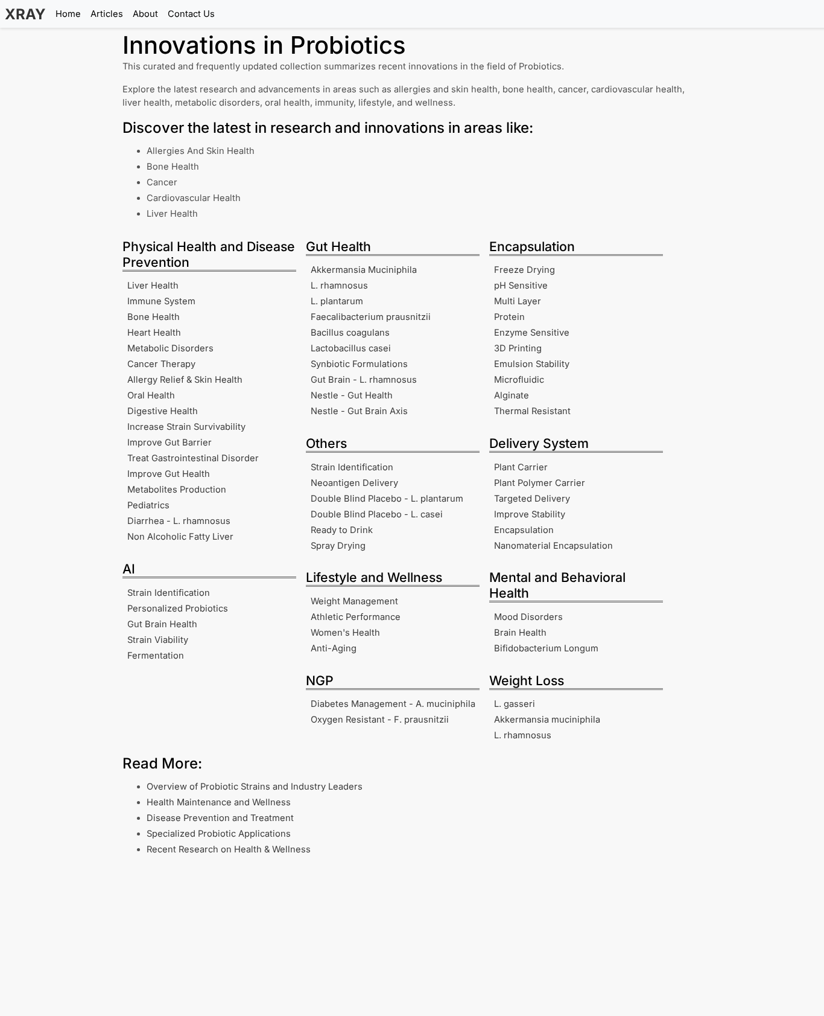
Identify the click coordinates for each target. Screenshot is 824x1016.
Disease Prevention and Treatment (220, 818)
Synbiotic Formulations (359, 364)
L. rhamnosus (339, 285)
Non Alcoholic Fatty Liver (180, 536)
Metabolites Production (176, 489)
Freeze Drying (524, 269)
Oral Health (151, 395)
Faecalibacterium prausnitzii (371, 317)
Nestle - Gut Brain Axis (359, 411)
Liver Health (153, 285)
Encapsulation (524, 530)
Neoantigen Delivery (354, 483)
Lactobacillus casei (351, 348)
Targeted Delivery (532, 498)
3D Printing (518, 348)
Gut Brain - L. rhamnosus (364, 379)
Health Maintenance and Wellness (219, 802)
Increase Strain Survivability (186, 426)
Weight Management (354, 601)
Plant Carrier (521, 467)
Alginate (511, 395)
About (145, 13)
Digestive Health (162, 411)
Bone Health (153, 317)
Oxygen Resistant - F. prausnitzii (380, 719)
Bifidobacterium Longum (546, 648)
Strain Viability (157, 639)
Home (68, 13)
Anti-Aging (334, 648)
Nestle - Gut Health (352, 395)
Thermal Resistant (532, 411)
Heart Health (154, 332)
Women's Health (345, 632)
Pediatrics (148, 505)
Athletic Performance (356, 617)
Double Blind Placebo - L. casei (377, 514)
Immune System (161, 301)
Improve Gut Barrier (169, 442)
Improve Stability (529, 514)
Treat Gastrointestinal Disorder (193, 458)
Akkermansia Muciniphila (364, 269)
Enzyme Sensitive (531, 332)
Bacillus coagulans (350, 332)
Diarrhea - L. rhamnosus (178, 521)
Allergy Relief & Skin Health (184, 379)
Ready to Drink (342, 530)
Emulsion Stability (531, 364)
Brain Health (520, 632)
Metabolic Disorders (170, 348)
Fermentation (155, 655)
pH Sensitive (521, 285)
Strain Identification (168, 592)
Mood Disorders (528, 617)
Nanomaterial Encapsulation (553, 545)
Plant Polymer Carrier (539, 483)
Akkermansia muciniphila (547, 719)
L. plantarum (337, 301)
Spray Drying (338, 545)
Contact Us (191, 13)
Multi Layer (517, 301)
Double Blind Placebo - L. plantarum (387, 498)
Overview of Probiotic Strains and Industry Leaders (255, 786)
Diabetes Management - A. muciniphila (393, 703)
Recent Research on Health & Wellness (229, 849)
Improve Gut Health (168, 473)
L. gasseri (514, 703)
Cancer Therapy (161, 364)
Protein (509, 317)
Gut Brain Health (162, 624)
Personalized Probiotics (177, 608)
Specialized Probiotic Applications (219, 833)
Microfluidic (519, 379)
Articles (106, 13)
